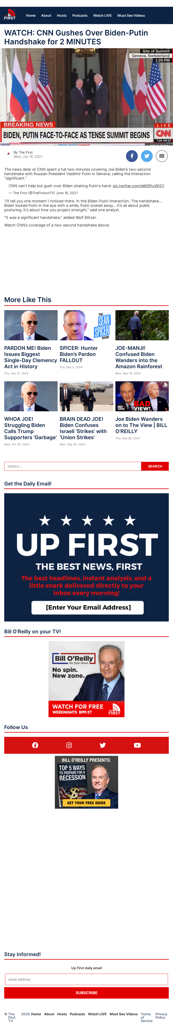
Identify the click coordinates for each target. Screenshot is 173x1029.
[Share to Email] (162, 156)
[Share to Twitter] (147, 156)
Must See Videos (131, 15)
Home (30, 15)
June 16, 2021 (67, 193)
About (46, 15)
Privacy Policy (161, 1015)
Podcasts (80, 15)
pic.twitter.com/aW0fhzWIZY (138, 186)
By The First (23, 152)
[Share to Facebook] (132, 156)
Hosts (62, 15)
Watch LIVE (102, 15)
